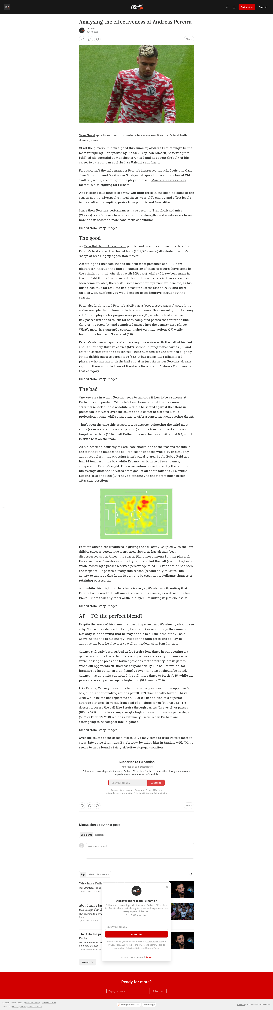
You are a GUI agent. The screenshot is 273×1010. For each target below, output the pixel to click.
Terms (23, 1006)
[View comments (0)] (90, 39)
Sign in (263, 7)
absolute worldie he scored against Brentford (148, 407)
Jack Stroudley (95, 891)
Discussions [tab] (103, 874)
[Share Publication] (234, 7)
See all (85, 962)
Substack (241, 1004)
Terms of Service (154, 941)
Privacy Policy (114, 944)
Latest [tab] (91, 874)
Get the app (149, 1004)
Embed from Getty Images (98, 228)
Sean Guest (87, 135)
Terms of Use (138, 944)
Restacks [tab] (99, 834)
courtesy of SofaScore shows (125, 447)
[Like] (82, 39)
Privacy (15, 1006)
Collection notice (34, 1006)
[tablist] (92, 835)
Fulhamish (92, 29)
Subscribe (247, 7)
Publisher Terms (49, 1002)
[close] (166, 886)
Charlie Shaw (99, 921)
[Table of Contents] (3, 505)
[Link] (74, 238)
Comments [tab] (86, 834)
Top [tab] (83, 874)
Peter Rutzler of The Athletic (105, 246)
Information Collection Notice (128, 948)
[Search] (227, 7)
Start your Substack (130, 1004)
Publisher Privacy (32, 1002)
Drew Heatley (94, 949)
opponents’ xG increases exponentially (123, 666)
